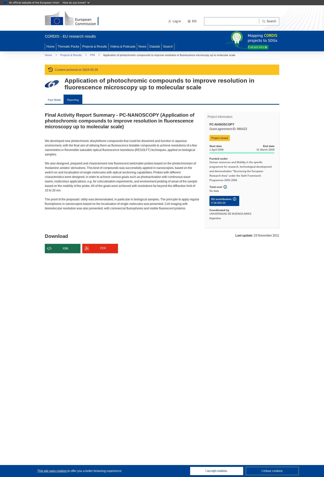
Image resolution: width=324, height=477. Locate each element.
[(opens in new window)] (75, 18)
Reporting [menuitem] (73, 99)
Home (50, 46)
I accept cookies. (217, 471)
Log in (177, 21)
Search (168, 46)
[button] (192, 21)
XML (66, 248)
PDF (103, 248)
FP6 (92, 55)
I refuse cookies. (272, 471)
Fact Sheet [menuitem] (54, 99)
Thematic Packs (68, 46)
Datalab (154, 46)
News (142, 46)
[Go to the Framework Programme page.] (52, 83)
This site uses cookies (52, 471)
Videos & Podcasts (122, 46)
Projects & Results (94, 46)
